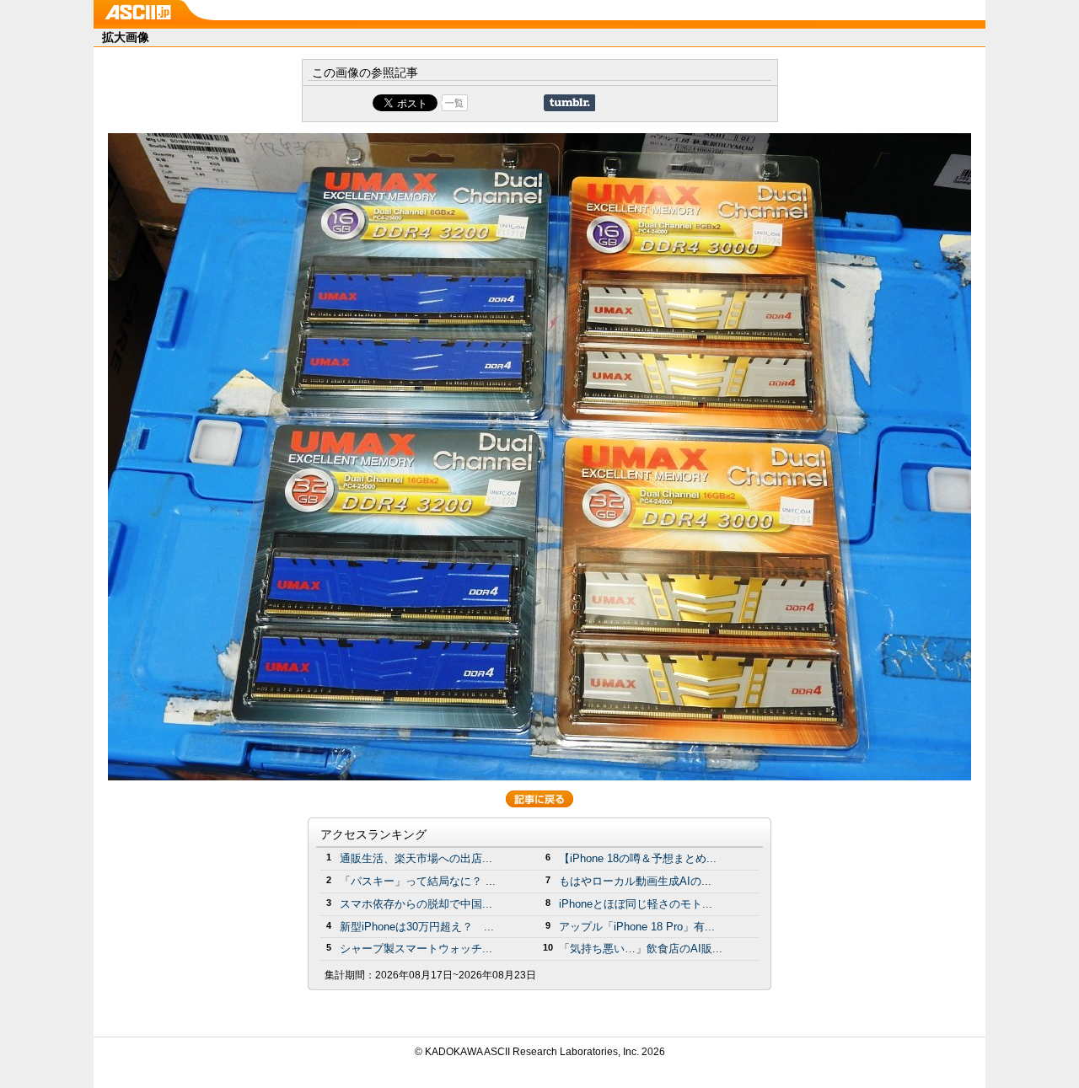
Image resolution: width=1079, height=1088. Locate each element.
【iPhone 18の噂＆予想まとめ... (638, 858)
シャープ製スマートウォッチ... (416, 948)
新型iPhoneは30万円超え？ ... (417, 926)
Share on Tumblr (569, 102)
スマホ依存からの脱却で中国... (416, 904)
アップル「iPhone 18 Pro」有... (637, 926)
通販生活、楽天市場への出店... (416, 858)
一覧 (454, 103)
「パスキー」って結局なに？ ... (418, 881)
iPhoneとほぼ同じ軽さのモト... (635, 904)
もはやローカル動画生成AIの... (635, 881)
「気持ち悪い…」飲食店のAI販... (640, 948)
